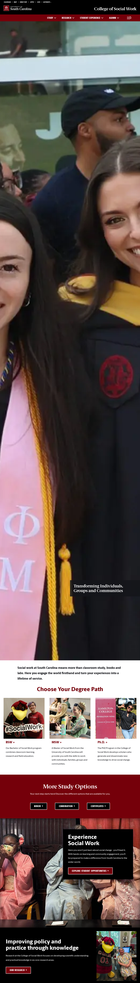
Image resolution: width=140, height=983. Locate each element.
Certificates (97, 806)
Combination (66, 806)
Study (50, 17)
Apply (32, 2)
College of (115, 8)
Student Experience (90, 17)
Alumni (112, 17)
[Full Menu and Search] (129, 17)
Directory (23, 2)
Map (15, 2)
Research (66, 17)
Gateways (46, 2)
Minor (37, 806)
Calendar (7, 2)
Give (38, 2)
